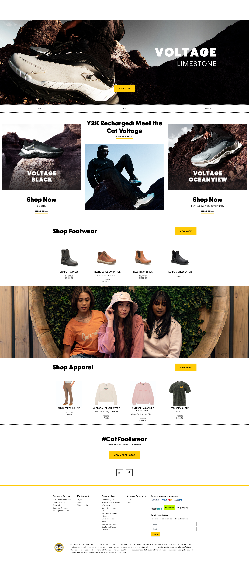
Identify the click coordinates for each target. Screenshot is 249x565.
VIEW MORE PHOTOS (124, 455)
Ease (104, 521)
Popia (128, 502)
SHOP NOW (124, 88)
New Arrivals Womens (111, 502)
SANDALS (207, 108)
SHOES (125, 108)
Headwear (106, 529)
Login (79, 499)
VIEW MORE (186, 231)
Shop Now (41, 211)
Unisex (104, 510)
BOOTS (41, 108)
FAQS (128, 499)
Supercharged (108, 499)
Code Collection (109, 508)
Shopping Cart (83, 505)
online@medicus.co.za (62, 510)
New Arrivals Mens (109, 524)
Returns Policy (59, 502)
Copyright (57, 505)
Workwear (106, 505)
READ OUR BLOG (124, 136)
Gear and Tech (108, 518)
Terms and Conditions (62, 499)
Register (80, 502)
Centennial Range (109, 527)
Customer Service (60, 508)
